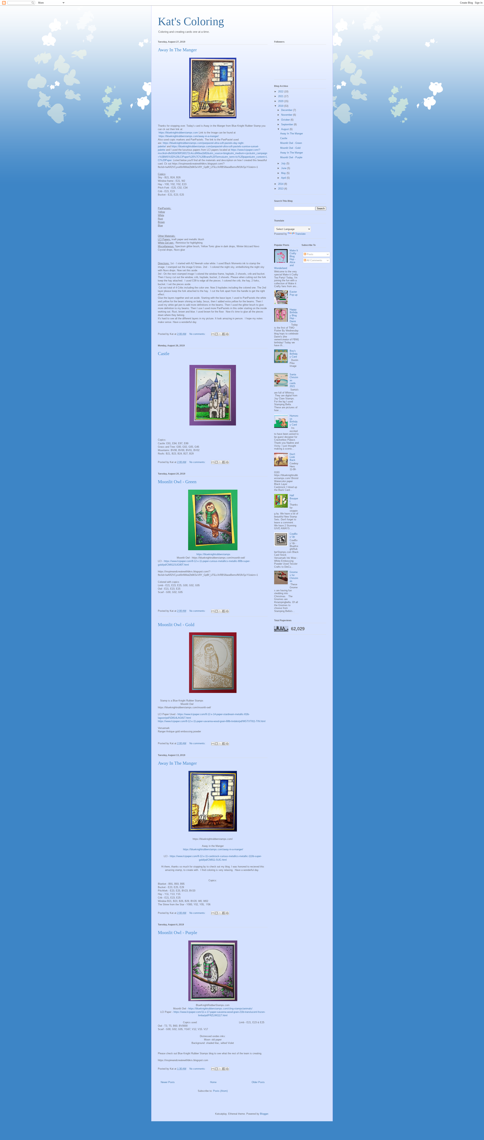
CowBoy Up (293, 535)
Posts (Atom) (220, 1090)
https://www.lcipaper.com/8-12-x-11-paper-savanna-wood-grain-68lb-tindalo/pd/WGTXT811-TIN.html (211, 721)
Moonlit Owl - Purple (177, 932)
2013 (281, 188)
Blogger (264, 1113)
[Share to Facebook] (224, 334)
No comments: (197, 334)
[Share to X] (220, 334)
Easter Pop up (293, 293)
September (287, 124)
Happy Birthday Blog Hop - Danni (293, 315)
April (284, 177)
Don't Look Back (292, 457)
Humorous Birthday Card (294, 420)
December (287, 110)
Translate (300, 233)
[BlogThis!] (216, 334)
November (287, 114)
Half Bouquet (294, 498)
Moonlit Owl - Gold (176, 624)
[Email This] (213, 334)
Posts (309, 254)
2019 (281, 105)
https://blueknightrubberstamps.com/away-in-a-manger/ (189, 136)
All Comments (314, 260)
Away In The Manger (177, 49)
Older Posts (258, 1082)
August (285, 129)
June (284, 168)
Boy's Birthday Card (293, 353)
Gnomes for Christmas (294, 576)
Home (213, 1082)
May (284, 173)
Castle (163, 353)
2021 (281, 96)
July (283, 163)
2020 (281, 101)
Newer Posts (168, 1082)
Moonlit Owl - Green (177, 481)
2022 (281, 91)
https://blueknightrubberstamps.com (178, 132)
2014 (281, 183)
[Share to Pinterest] (227, 334)
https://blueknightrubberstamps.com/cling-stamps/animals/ (220, 1008)
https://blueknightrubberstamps (213, 554)
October (286, 119)
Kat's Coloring (191, 21)
